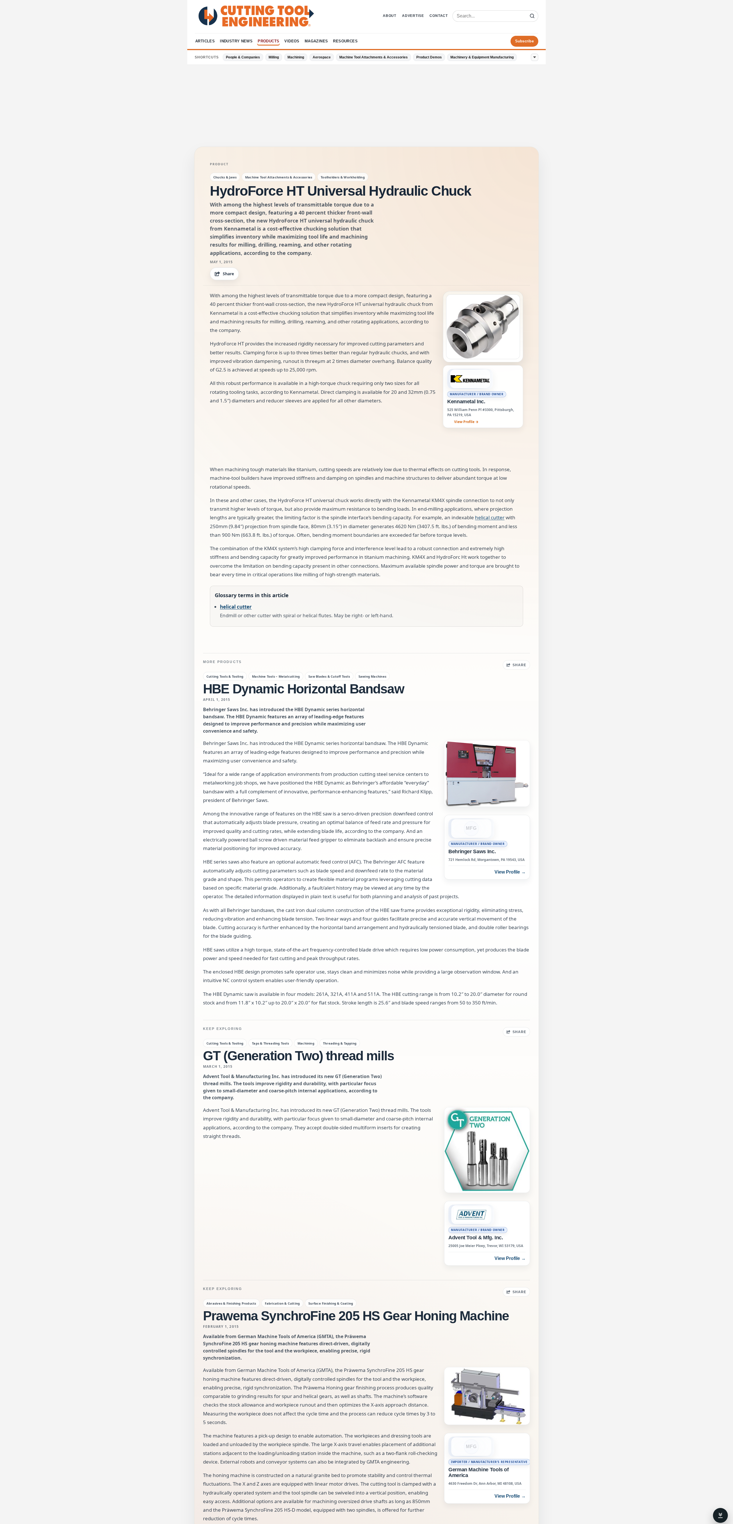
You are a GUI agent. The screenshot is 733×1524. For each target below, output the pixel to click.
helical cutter (490, 517)
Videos (291, 41)
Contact (438, 15)
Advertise (413, 15)
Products (268, 41)
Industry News (236, 41)
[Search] (532, 16)
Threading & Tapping (339, 1043)
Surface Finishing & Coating (330, 1303)
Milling (274, 57)
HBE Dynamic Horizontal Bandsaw (303, 688)
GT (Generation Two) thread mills (298, 1055)
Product (219, 164)
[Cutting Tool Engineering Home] (256, 16)
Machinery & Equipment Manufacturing (482, 57)
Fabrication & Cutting (282, 1303)
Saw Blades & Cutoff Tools (329, 676)
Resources (345, 41)
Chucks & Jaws (225, 177)
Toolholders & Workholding (343, 177)
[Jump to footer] (720, 1515)
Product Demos (429, 57)
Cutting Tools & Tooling (224, 676)
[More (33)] (534, 57)
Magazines (316, 41)
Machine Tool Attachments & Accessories (373, 57)
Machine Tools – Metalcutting (276, 676)
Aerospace (322, 57)
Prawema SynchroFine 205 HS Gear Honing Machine (356, 1315)
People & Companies (243, 57)
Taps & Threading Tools (270, 1043)
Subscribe (524, 41)
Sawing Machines (372, 676)
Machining (295, 57)
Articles (205, 41)
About (389, 15)
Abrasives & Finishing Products (231, 1303)
